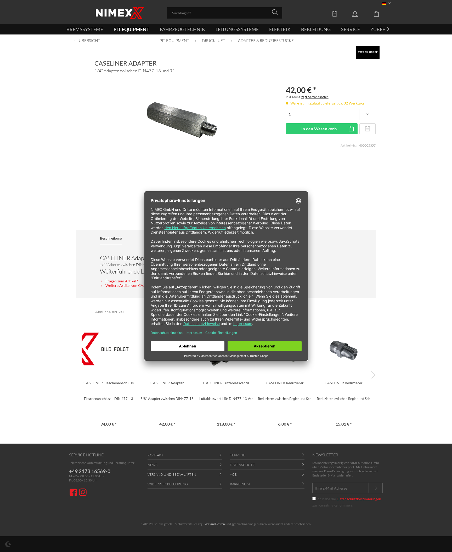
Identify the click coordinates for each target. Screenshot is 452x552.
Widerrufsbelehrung (168, 484)
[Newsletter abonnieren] (376, 488)
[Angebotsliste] (336, 13)
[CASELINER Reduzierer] (343, 349)
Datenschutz (242, 465)
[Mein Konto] (360, 13)
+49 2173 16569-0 (89, 471)
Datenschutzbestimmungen (359, 499)
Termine (237, 455)
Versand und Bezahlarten (172, 474)
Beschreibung (111, 238)
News (152, 465)
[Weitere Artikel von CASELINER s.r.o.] (367, 52)
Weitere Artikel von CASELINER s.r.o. (135, 285)
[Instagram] (83, 493)
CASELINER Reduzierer (285, 383)
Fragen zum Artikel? (121, 281)
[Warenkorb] (380, 13)
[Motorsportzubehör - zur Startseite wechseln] (120, 13)
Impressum (240, 484)
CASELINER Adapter (167, 383)
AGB (233, 474)
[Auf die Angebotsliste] (367, 128)
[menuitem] (224, 13)
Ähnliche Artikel (109, 312)
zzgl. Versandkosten (315, 97)
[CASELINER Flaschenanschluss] (108, 349)
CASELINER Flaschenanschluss (108, 383)
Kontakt (155, 455)
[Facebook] (74, 493)
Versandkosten (215, 524)
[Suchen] (275, 12)
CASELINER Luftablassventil (226, 383)
